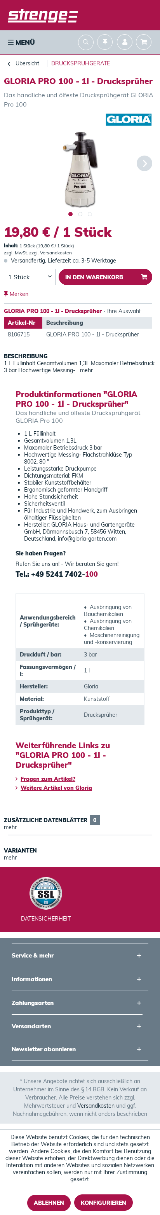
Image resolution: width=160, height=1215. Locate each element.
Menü (24, 42)
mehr (85, 370)
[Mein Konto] (124, 43)
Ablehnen (49, 1202)
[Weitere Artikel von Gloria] (129, 119)
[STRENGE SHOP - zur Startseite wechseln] (43, 16)
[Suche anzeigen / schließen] (86, 43)
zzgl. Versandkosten (50, 253)
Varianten (20, 850)
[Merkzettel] (105, 43)
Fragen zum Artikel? (48, 779)
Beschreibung (26, 356)
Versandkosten (96, 1105)
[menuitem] (20, 42)
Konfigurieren (103, 1202)
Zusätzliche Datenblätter (50, 820)
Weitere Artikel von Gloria (56, 787)
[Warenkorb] (145, 43)
